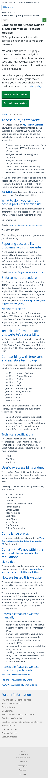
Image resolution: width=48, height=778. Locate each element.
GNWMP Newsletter (11, 703)
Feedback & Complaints (13, 718)
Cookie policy (22, 766)
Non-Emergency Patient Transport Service (22, 722)
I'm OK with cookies (16, 94)
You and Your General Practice (16, 700)
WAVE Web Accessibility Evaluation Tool (20, 685)
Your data (22, 770)
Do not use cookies (15, 103)
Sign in (22, 751)
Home (4, 114)
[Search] (44, 20)
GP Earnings (7, 711)
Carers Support (9, 707)
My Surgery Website (33, 125)
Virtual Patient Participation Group (18, 715)
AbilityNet (7, 192)
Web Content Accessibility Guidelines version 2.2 (23, 541)
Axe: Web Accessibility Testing (16, 675)
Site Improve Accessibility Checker (18, 680)
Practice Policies (9, 733)
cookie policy (34, 86)
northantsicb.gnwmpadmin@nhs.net (21, 15)
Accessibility (22, 762)
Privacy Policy (8, 726)
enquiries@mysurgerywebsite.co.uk (25, 225)
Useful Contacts (9, 737)
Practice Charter (9, 729)
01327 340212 (8, 12)
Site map (23, 774)
